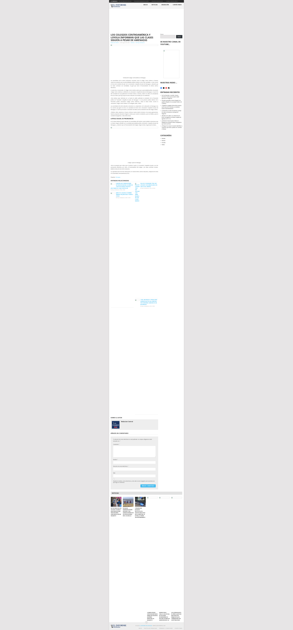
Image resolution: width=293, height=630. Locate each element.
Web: (114, 473)
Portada (163, 142)
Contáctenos (177, 4)
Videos (163, 144)
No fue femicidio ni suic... (125, 1)
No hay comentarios (140, 42)
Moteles (163, 138)
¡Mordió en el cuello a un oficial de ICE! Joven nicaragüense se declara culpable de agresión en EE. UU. (171, 117)
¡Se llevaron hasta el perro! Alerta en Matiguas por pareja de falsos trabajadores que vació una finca (172, 122)
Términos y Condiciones (166, 628)
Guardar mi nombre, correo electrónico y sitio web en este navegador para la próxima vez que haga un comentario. (134, 481)
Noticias (155, 4)
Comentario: (116, 444)
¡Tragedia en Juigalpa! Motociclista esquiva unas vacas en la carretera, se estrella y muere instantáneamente (171, 107)
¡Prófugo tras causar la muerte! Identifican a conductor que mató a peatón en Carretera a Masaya (172, 127)
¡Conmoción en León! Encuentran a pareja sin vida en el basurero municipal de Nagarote (171, 112)
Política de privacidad (150, 628)
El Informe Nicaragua (146, 625)
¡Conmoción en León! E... (172, 1)
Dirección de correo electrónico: (120, 466)
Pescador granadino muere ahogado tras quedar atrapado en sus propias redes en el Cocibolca (172, 102)
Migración (165, 4)
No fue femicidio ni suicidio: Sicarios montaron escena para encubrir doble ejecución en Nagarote (170, 97)
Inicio (145, 4)
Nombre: (115, 459)
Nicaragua (118, 177)
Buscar (162, 34)
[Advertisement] (146, 20)
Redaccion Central (114, 42)
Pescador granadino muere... (141, 1)
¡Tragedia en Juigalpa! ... (157, 1)
